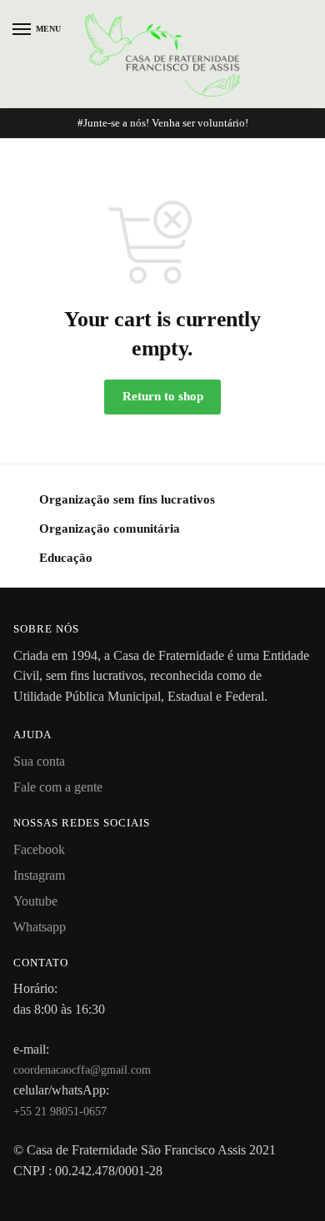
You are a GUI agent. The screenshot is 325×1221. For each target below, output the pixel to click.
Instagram (39, 875)
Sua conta (39, 761)
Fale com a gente (57, 787)
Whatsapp (39, 927)
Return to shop (162, 396)
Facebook (39, 849)
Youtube (35, 901)
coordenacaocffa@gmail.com (82, 1070)
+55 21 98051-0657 (60, 1111)
